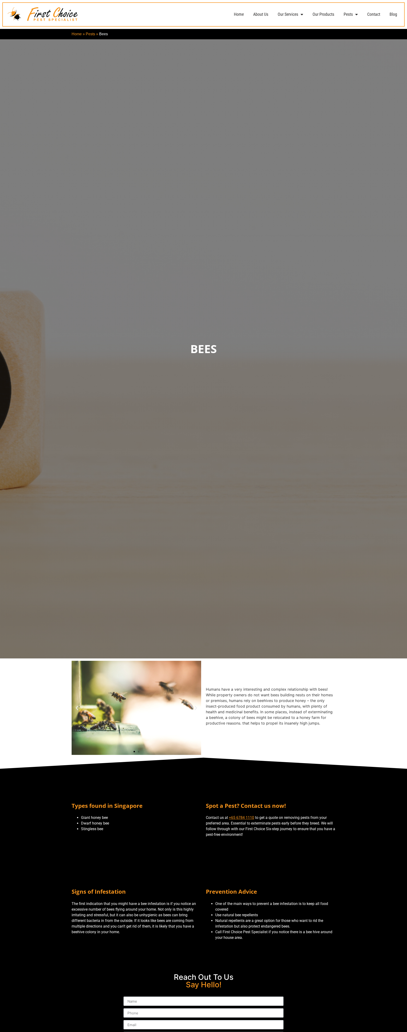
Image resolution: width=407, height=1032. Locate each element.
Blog (393, 14)
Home (239, 14)
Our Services (288, 14)
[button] (77, 708)
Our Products (323, 14)
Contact (373, 14)
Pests (348, 14)
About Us (260, 14)
